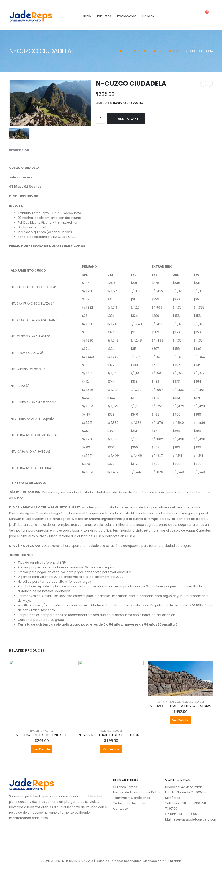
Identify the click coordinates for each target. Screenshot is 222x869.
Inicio (87, 16)
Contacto (120, 808)
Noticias (148, 16)
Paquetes (104, 16)
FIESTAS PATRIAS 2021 (168, 701)
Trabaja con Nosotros (129, 803)
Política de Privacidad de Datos (136, 792)
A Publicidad (173, 861)
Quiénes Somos (125, 787)
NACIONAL (120, 103)
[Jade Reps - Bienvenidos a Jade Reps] (30, 16)
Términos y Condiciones (131, 798)
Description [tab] (19, 150)
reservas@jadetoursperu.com (195, 819)
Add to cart (128, 118)
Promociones (126, 16)
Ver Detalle (41, 749)
